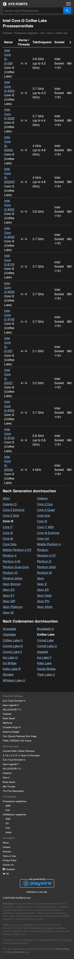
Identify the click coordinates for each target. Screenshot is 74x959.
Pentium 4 (10, 555)
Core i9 (8, 532)
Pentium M (44, 572)
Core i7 (8, 527)
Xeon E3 (8, 589)
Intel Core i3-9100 (9, 314)
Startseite (15, 4)
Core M (8, 538)
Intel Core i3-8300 (9, 405)
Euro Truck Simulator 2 (14, 700)
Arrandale (9, 628)
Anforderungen (11, 746)
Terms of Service (15, 952)
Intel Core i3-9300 (9, 86)
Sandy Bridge (46, 668)
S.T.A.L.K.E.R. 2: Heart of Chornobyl (21, 755)
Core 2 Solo (11, 515)
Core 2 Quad (46, 509)
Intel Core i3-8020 (9, 232)
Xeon (40, 578)
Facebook (10, 869)
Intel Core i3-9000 (9, 287)
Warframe (7, 722)
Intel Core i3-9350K (8, 143)
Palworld (7, 713)
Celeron (42, 498)
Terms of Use (9, 856)
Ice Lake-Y (44, 657)
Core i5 (42, 521)
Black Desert (9, 718)
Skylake (8, 674)
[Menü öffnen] (68, 3)
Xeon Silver (45, 606)
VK (7, 873)
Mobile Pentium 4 (49, 544)
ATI (7, 823)
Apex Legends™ (11, 705)
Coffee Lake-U (13, 640)
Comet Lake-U (47, 646)
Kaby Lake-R (12, 668)
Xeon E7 (8, 595)
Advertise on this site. (37, 891)
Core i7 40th (45, 527)
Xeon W (8, 612)
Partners (7, 851)
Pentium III (10, 572)
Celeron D (10, 504)
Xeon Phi (43, 601)
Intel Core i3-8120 (9, 259)
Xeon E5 (43, 589)
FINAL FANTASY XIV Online (17, 740)
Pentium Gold (46, 567)
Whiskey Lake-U (14, 680)
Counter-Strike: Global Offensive (18, 751)
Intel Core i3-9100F (8, 56)
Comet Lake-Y (12, 651)
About (6, 842)
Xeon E (42, 584)
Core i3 (50, 33)
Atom (6, 498)
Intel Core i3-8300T (8, 376)
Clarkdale (9, 634)
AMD (8, 805)
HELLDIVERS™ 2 (12, 709)
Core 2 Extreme (13, 509)
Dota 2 (6, 777)
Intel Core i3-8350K (8, 463)
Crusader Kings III (11, 727)
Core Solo (10, 544)
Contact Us (8, 864)
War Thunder (9, 786)
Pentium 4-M (11, 561)
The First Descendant (13, 791)
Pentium (42, 549)
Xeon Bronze (11, 584)
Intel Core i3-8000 (9, 204)
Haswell (42, 651)
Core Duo (43, 515)
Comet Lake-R (13, 646)
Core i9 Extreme (48, 532)
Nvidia (9, 832)
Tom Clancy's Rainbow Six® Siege (19, 736)
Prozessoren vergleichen (26, 33)
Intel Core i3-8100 (9, 433)
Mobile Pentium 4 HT (17, 549)
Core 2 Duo (45, 504)
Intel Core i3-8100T (8, 344)
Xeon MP (9, 601)
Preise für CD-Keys (13, 696)
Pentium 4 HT (46, 555)
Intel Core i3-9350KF (9, 175)
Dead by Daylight (11, 731)
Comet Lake (45, 640)
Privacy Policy (9, 860)
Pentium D (44, 561)
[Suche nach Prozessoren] (67, 10)
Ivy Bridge (10, 663)
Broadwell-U (45, 628)
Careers (6, 847)
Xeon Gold (44, 595)
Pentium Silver (13, 578)
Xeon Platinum (13, 606)
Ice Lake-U (10, 657)
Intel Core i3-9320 (9, 113)
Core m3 (43, 538)
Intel (42, 33)
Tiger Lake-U (46, 674)
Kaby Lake (44, 663)
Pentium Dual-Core (16, 567)
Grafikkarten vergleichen (14, 814)
